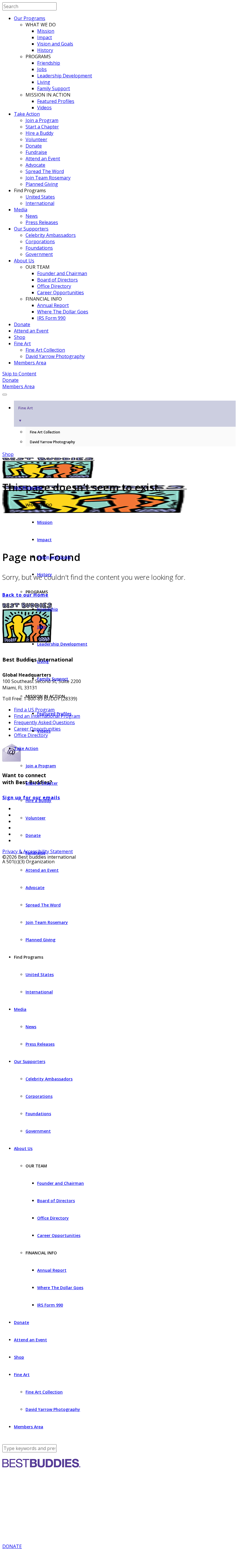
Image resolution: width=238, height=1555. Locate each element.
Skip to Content (19, 373)
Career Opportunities (60, 292)
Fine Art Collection (45, 350)
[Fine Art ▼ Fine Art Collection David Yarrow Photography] (119, 393)
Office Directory (54, 286)
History (45, 50)
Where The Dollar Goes (62, 311)
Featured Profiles (55, 101)
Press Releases (42, 222)
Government (39, 254)
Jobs (42, 69)
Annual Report (53, 305)
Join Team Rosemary (48, 178)
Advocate (35, 165)
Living (43, 82)
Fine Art (22, 343)
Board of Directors (57, 280)
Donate (34, 146)
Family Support (53, 88)
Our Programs (29, 18)
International (40, 203)
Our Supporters (31, 229)
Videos (44, 107)
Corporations (40, 241)
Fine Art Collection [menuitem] (45, 432)
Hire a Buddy (39, 133)
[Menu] (4, 394)
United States (40, 197)
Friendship (48, 63)
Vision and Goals (55, 44)
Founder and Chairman (62, 273)
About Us (24, 260)
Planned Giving (42, 184)
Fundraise (36, 152)
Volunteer (36, 139)
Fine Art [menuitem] (25, 414)
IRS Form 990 (51, 318)
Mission (45, 31)
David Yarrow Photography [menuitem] (52, 441)
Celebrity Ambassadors (51, 235)
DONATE (12, 1546)
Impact (44, 37)
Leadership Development (64, 75)
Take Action (27, 114)
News (32, 216)
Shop (19, 337)
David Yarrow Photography (55, 356)
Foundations (39, 248)
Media (20, 209)
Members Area (30, 362)
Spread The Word (45, 171)
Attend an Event (43, 158)
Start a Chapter (42, 126)
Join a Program (42, 120)
